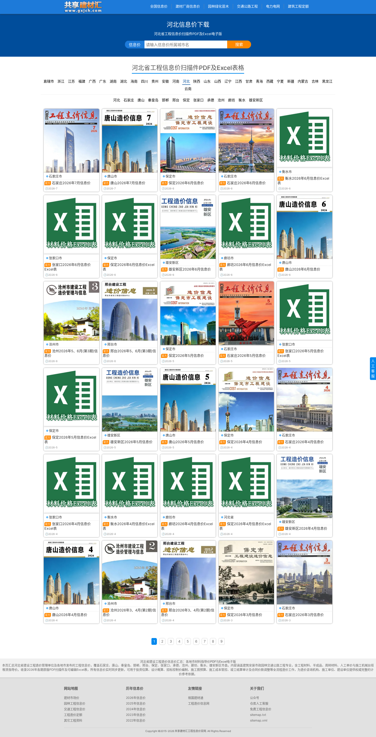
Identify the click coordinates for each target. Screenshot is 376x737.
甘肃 (248, 81)
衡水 (241, 100)
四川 (144, 81)
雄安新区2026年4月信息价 (306, 528)
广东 (102, 81)
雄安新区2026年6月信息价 (190, 269)
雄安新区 (256, 100)
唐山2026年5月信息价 (186, 442)
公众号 (254, 698)
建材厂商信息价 (188, 6)
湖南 (113, 81)
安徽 (165, 81)
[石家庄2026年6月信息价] (246, 145)
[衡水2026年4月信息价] (129, 482)
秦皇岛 (153, 100)
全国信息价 (159, 6)
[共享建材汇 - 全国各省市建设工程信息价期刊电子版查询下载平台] (82, 7)
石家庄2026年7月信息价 (71, 183)
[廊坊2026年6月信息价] (246, 222)
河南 (175, 81)
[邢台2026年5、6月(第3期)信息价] (129, 319)
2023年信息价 (136, 715)
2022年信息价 (135, 720)
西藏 (269, 81)
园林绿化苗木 (218, 6)
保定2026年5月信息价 (186, 355)
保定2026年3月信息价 (244, 615)
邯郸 (165, 100)
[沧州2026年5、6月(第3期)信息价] (71, 318)
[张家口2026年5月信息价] (304, 309)
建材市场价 (71, 698)
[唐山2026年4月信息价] (71, 577)
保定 (186, 100)
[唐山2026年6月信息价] (304, 232)
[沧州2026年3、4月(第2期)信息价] (129, 577)
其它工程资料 (73, 720)
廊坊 (231, 100)
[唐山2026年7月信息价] (129, 145)
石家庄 (129, 100)
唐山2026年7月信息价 (127, 183)
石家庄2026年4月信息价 (304, 442)
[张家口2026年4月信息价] (71, 482)
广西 (92, 81)
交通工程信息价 (74, 709)
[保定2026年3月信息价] (246, 577)
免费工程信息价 (260, 709)
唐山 (141, 100)
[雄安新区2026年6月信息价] (188, 232)
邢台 (175, 100)
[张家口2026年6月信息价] (71, 222)
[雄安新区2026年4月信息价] (304, 490)
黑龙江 (327, 81)
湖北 (123, 81)
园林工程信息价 (74, 703)
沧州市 (54, 344)
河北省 (229, 517)
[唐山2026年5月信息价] (188, 404)
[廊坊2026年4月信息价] (188, 482)
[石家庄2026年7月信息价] (71, 145)
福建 (81, 81)
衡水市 (287, 172)
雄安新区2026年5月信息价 (131, 442)
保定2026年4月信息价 (244, 442)
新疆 (290, 81)
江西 (238, 81)
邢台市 (112, 344)
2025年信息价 (136, 703)
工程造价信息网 (198, 703)
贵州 (154, 81)
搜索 (239, 44)
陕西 (196, 81)
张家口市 (55, 258)
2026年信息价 (136, 698)
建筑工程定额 (298, 6)
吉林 (315, 81)
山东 (207, 81)
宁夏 (280, 81)
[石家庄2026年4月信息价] (304, 404)
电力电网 (273, 6)
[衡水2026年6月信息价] (304, 136)
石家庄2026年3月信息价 (304, 615)
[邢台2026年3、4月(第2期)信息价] (188, 578)
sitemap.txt (258, 715)
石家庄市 (55, 176)
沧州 (221, 100)
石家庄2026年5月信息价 (246, 355)
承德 (210, 100)
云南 (188, 89)
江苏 (71, 81)
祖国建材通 (195, 698)
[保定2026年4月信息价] (246, 404)
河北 (186, 81)
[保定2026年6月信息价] (188, 145)
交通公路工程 (247, 6)
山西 (217, 81)
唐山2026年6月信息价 (302, 269)
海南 (134, 81)
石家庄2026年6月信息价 (246, 183)
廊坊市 (229, 258)
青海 (259, 81)
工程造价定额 (73, 715)
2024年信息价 (136, 709)
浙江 (60, 81)
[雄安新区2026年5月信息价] (129, 403)
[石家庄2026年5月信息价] (246, 318)
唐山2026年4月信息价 (69, 615)
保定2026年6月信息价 (186, 183)
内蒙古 (303, 81)
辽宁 (228, 81)
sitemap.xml (258, 720)
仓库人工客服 (259, 703)
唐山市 (112, 176)
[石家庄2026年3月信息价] (304, 577)
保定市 (170, 176)
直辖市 (49, 81)
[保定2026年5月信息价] (188, 318)
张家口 (198, 100)
